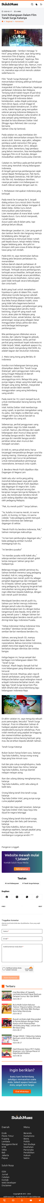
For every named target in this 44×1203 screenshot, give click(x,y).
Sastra (26, 1158)
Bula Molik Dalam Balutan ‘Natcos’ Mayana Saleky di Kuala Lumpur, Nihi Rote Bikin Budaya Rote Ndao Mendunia (26, 1008)
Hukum (27, 1155)
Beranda (28, 1133)
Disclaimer (7, 1185)
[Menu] (41, 4)
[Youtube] (30, 1200)
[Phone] (4, 1200)
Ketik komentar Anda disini (13, 947)
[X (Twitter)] (17, 897)
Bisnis (26, 1138)
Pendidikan (29, 1152)
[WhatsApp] (27, 897)
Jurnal (5, 1174)
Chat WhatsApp (22, 1091)
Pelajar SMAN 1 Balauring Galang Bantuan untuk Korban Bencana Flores (27, 1038)
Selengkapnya (22, 869)
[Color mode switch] (36, 4)
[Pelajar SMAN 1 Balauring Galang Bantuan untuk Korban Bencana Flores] (7, 1039)
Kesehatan (29, 1147)
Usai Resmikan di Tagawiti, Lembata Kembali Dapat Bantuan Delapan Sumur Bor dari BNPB (27, 994)
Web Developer (9, 1182)
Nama (6, 931)
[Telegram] (39, 1200)
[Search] (32, 4)
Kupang (5, 1138)
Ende (4, 1133)
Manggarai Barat (10, 1144)
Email (5, 939)
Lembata (6, 1141)
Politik (27, 1141)
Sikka (4, 1150)
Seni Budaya (29, 1144)
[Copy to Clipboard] (37, 897)
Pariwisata (29, 1150)
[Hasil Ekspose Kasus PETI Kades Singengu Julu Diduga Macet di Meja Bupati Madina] (7, 1053)
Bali (3, 1152)
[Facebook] (7, 897)
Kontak (5, 1180)
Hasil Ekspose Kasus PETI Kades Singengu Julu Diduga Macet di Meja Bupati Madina (26, 1051)
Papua (5, 1158)
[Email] (13, 1200)
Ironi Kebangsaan (12, 883)
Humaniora (29, 1136)
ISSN (4, 1171)
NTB (4, 1147)
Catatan (5, 1177)
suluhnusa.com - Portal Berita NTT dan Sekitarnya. (22, 1197)
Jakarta (5, 1155)
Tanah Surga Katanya (30, 883)
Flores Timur (8, 1136)
